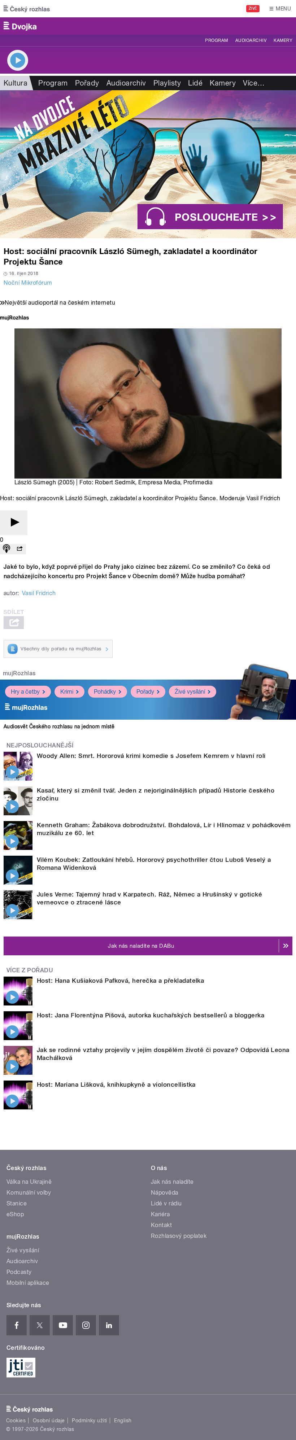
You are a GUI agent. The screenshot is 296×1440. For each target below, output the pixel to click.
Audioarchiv (250, 40)
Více (254, 83)
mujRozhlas (19, 673)
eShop (15, 1214)
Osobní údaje (49, 1420)
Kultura (15, 83)
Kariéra (160, 1214)
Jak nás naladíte (172, 1181)
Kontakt (161, 1225)
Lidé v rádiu (166, 1203)
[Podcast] (6, 549)
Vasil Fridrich (39, 593)
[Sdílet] (19, 549)
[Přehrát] (13, 522)
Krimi (66, 691)
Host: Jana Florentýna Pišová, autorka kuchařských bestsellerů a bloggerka (150, 1015)
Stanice (16, 1203)
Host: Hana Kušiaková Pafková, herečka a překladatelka (120, 980)
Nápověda (164, 1192)
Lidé (195, 83)
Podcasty (19, 1272)
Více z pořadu (29, 970)
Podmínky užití (89, 1420)
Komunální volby (28, 1192)
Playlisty (167, 83)
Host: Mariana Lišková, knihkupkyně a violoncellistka (116, 1084)
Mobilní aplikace (27, 1282)
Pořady (87, 83)
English (122, 1420)
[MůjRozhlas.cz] (14, 318)
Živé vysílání (190, 691)
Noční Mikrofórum (28, 282)
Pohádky (105, 691)
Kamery (283, 40)
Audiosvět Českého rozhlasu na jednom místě (59, 726)
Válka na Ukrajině (29, 1181)
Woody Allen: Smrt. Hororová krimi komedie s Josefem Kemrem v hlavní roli (151, 755)
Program (216, 40)
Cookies (16, 1420)
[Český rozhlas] (27, 8)
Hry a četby (25, 691)
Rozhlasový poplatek (178, 1235)
